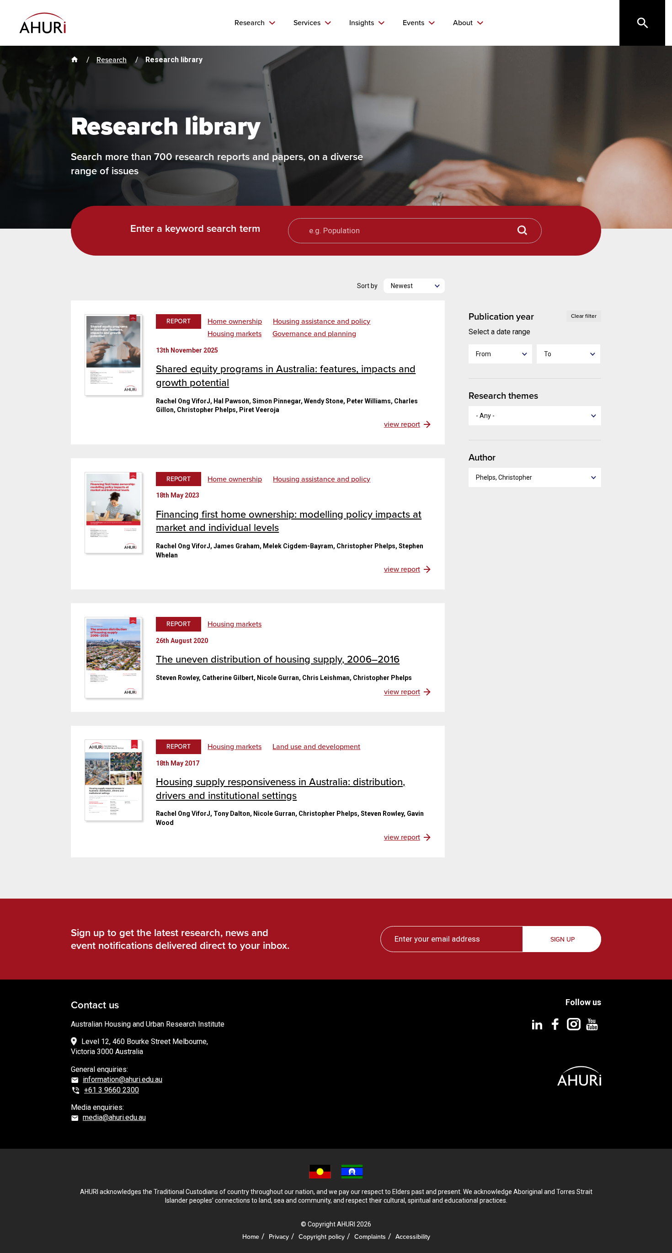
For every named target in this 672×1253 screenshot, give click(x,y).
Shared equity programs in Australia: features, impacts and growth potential (286, 375)
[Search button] (522, 230)
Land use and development (316, 747)
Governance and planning (314, 334)
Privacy (279, 1237)
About (464, 23)
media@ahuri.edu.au (114, 1117)
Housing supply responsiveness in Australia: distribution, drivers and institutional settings (280, 788)
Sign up (562, 939)
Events (414, 23)
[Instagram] (574, 1024)
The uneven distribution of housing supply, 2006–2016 (278, 659)
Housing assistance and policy (321, 321)
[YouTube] (592, 1024)
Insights (362, 23)
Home (250, 1237)
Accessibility (412, 1237)
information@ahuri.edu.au (122, 1079)
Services (307, 23)
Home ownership (235, 321)
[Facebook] (555, 1024)
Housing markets (234, 334)
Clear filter (584, 316)
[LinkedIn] (537, 1024)
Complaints (370, 1237)
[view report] (113, 354)
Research (251, 23)
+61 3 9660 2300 (111, 1090)
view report (402, 424)
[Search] (642, 23)
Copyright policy (322, 1237)
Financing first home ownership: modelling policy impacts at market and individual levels (288, 521)
